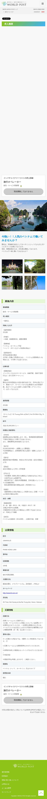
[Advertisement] (23, 51)
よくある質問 (6, 788)
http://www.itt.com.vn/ (10, 593)
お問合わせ (5, 784)
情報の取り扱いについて (10, 780)
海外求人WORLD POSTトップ (10, 9)
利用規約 (5, 776)
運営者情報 (5, 772)
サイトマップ (6, 792)
